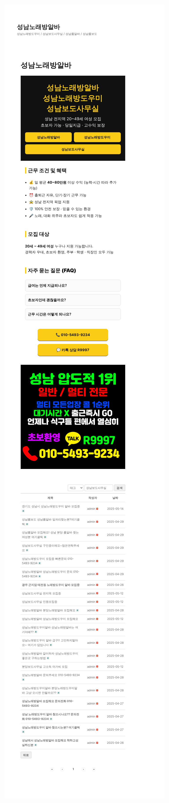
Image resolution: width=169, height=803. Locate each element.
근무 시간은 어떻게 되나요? (49, 314)
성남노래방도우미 (97, 137)
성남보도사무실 (72, 149)
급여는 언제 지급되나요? (47, 285)
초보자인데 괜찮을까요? (47, 300)
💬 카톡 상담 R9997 (72, 350)
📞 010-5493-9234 (73, 335)
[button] (91, 508)
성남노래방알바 (38, 26)
